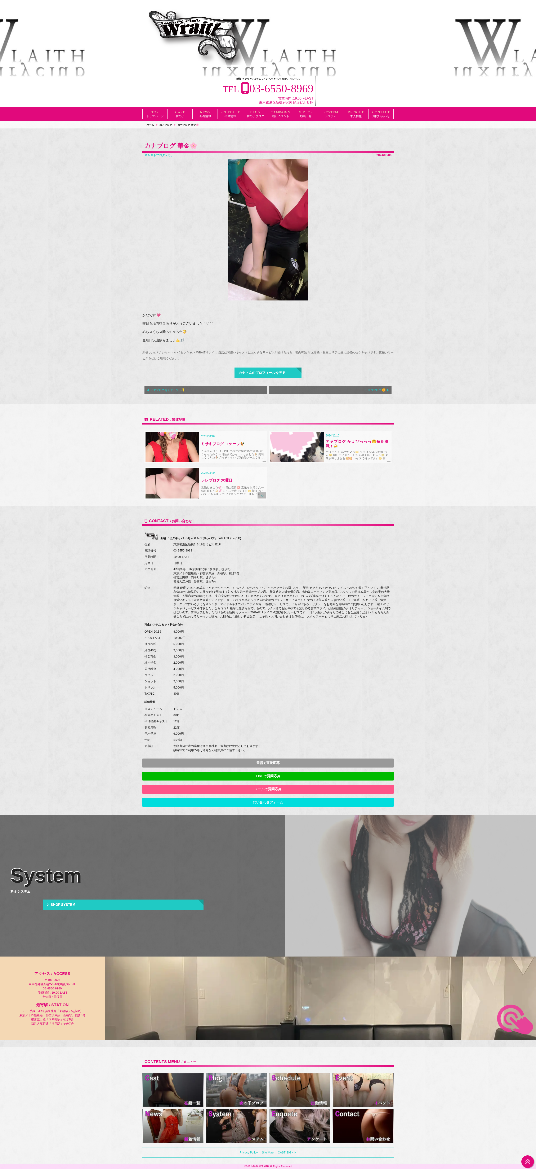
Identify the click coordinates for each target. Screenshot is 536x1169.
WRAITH (264, 1166)
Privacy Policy (249, 1152)
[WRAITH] (194, 36)
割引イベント (280, 116)
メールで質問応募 (268, 789)
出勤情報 (230, 116)
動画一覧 (306, 116)
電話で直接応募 (268, 763)
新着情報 (205, 116)
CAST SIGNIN (287, 1152)
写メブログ (166, 124)
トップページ (155, 116)
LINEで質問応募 (268, 776)
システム (331, 116)
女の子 (180, 116)
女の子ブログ (255, 116)
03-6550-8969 (182, 550)
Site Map (268, 1152)
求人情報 (356, 116)
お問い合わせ (381, 116)
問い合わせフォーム (268, 802)
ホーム (150, 124)
